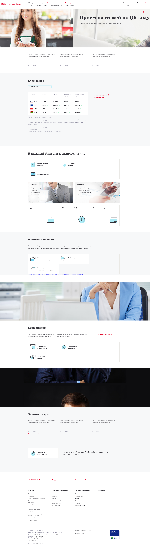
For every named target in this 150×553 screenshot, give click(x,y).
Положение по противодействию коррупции (37, 501)
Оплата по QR (35, 195)
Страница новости (103, 493)
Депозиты (38, 5)
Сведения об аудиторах (34, 518)
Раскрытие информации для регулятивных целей (35, 514)
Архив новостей (33, 434)
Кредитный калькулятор (85, 188)
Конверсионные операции (68, 213)
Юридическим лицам (36, 3)
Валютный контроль (66, 211)
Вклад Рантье (33, 213)
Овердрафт (81, 195)
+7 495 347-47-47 (130, 3)
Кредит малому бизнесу (85, 190)
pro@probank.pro (39, 538)
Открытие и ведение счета (39, 188)
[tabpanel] (75, 28)
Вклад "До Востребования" (37, 218)
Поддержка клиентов (60, 480)
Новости (101, 490)
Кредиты (45, 5)
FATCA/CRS (31, 504)
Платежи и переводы (80, 493)
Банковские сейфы (80, 505)
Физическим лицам (54, 3)
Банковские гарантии (84, 192)
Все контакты (32, 540)
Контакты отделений (101, 95)
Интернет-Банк (56, 505)
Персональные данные (34, 507)
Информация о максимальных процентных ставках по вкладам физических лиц (83, 532)
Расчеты (30, 5)
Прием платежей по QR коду (41, 17)
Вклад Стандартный (35, 211)
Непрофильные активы (34, 509)
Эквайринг (34, 190)
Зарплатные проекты (98, 211)
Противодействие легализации (36, 498)
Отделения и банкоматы (141, 6)
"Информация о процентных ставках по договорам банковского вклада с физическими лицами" (56, 274)
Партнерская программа (74, 3)
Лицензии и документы (34, 493)
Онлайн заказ (99, 97)
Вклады (77, 498)
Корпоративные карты (98, 213)
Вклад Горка (32, 216)
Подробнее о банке (105, 334)
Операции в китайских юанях (69, 216)
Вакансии (30, 511)
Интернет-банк (143, 3)
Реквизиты (31, 496)
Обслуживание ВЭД (56, 5)
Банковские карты (69, 5)
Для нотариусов (32, 520)
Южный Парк (40, 543)
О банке (129, 6)
